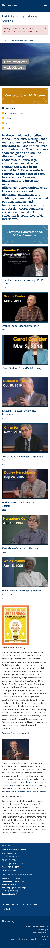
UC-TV (8, 123)
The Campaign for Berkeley (14, 888)
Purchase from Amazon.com (15, 733)
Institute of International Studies (19, 18)
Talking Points (11, 118)
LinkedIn (7, 909)
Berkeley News (9, 884)
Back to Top (43, 944)
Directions (26, 904)
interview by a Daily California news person (26, 791)
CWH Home (10, 108)
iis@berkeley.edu (15, 864)
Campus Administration (13, 881)
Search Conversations (15, 113)
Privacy (44, 936)
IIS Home (5, 904)
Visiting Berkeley (10, 891)
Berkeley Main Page (11, 878)
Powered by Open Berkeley (36, 926)
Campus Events (9, 894)
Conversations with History (22, 40)
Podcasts (9, 128)
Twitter (37, 904)
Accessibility (42, 929)
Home (4, 40)
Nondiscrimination (40, 933)
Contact (15, 904)
